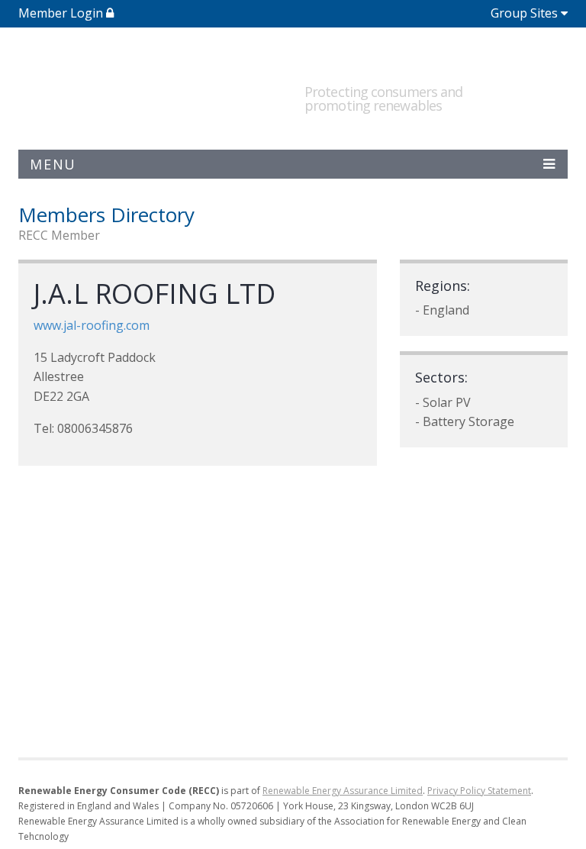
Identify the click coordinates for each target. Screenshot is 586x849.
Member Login (62, 13)
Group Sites (524, 13)
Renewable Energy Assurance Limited (342, 790)
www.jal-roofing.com (92, 325)
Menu (53, 164)
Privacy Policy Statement (479, 790)
